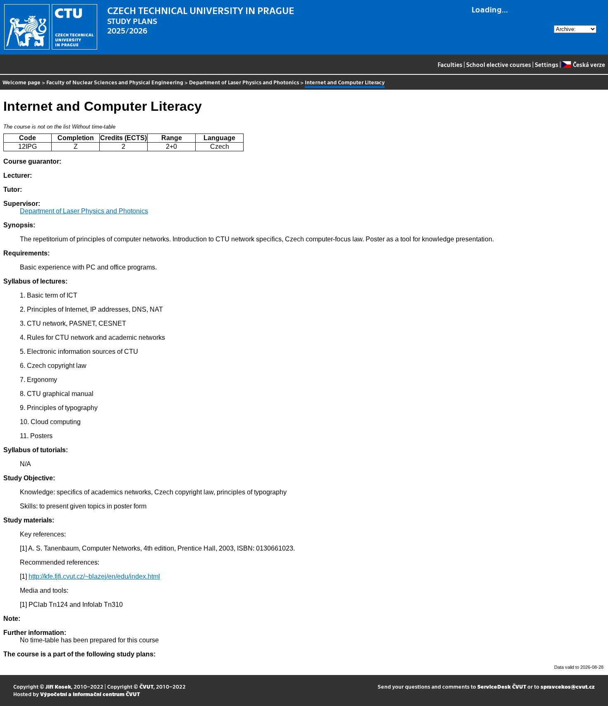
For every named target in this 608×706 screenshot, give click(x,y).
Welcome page (21, 82)
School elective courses (498, 64)
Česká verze (589, 64)
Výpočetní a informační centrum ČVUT (90, 694)
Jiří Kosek (58, 686)
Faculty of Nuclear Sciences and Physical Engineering (114, 82)
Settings (546, 64)
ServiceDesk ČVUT (501, 686)
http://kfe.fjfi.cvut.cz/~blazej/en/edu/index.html (94, 576)
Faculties (450, 64)
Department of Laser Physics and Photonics (244, 82)
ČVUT (146, 686)
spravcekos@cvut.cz (568, 686)
